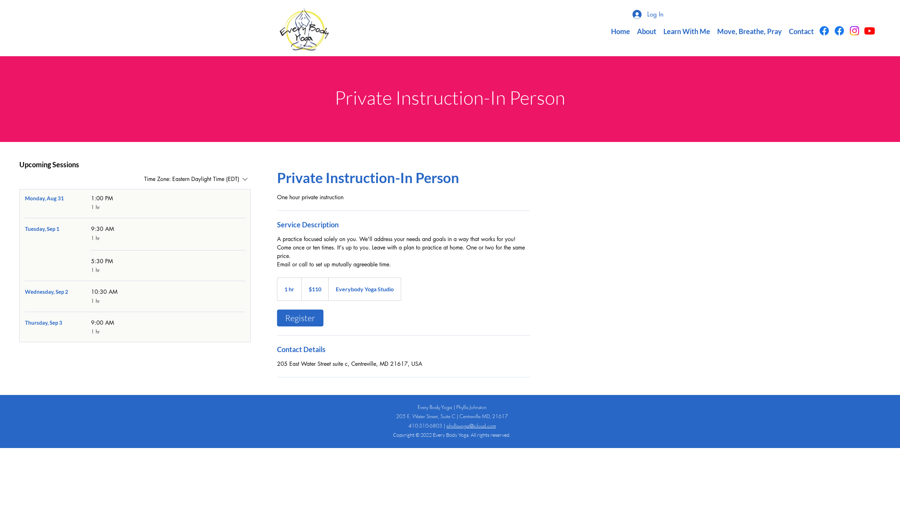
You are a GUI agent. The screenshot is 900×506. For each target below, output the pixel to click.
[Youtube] (869, 31)
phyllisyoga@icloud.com (471, 425)
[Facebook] (824, 31)
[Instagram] (854, 31)
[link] (300, 318)
